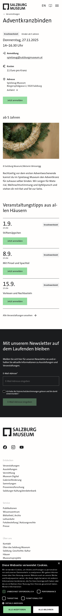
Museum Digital (11, 476)
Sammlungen (9, 483)
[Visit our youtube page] (22, 447)
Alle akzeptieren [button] (17, 609)
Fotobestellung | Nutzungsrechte (19, 522)
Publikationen (10, 508)
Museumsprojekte (12, 557)
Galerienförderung (12, 479)
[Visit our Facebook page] (5, 447)
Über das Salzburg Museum (16, 547)
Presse (6, 526)
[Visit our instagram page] (13, 447)
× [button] (59, 563)
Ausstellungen (10, 469)
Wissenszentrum (11, 511)
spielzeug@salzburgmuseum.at (25, 57)
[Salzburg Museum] (15, 6)
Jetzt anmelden (15, 100)
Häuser (6, 554)
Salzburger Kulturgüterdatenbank (19, 490)
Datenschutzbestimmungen (27, 391)
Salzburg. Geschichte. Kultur (17, 550)
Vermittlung (9, 472)
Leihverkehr (9, 519)
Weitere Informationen (11, 586)
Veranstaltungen (11, 465)
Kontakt (7, 543)
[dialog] (31, 588)
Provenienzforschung (13, 487)
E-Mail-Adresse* (10, 373)
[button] (31, 603)
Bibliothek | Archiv (12, 515)
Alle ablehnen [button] (45, 609)
